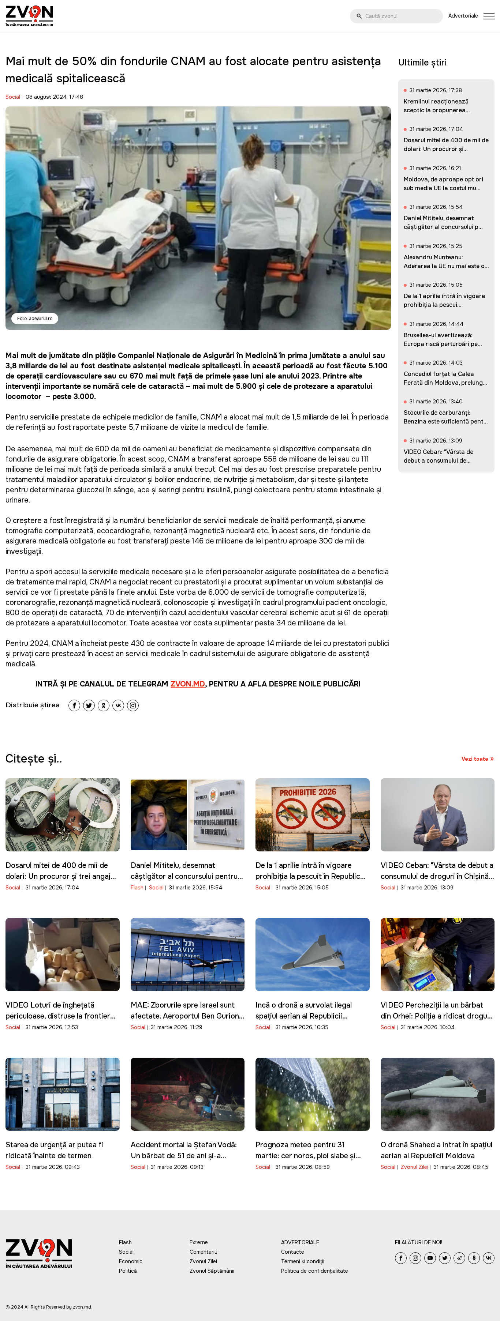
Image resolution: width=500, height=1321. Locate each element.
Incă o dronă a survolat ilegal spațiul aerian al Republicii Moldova (303, 1016)
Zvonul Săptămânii (212, 1271)
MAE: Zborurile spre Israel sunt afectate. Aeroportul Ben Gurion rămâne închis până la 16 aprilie (185, 1016)
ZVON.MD (188, 684)
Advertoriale (463, 15)
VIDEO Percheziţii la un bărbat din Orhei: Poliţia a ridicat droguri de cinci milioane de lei (436, 1016)
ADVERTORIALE (300, 1242)
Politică (128, 1271)
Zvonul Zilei (414, 1167)
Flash (137, 887)
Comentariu (203, 1252)
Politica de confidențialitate (314, 1271)
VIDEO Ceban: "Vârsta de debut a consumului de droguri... (438, 460)
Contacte (292, 1252)
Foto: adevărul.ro (34, 318)
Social (12, 97)
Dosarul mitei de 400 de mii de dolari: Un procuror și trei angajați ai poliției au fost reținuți (62, 876)
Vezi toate (475, 759)
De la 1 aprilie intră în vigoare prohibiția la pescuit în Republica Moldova (309, 876)
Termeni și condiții (302, 1261)
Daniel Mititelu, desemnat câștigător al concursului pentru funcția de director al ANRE (184, 876)
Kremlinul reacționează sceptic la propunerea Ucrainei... (436, 110)
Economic (130, 1261)
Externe (199, 1242)
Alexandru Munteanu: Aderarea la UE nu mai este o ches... (444, 266)
